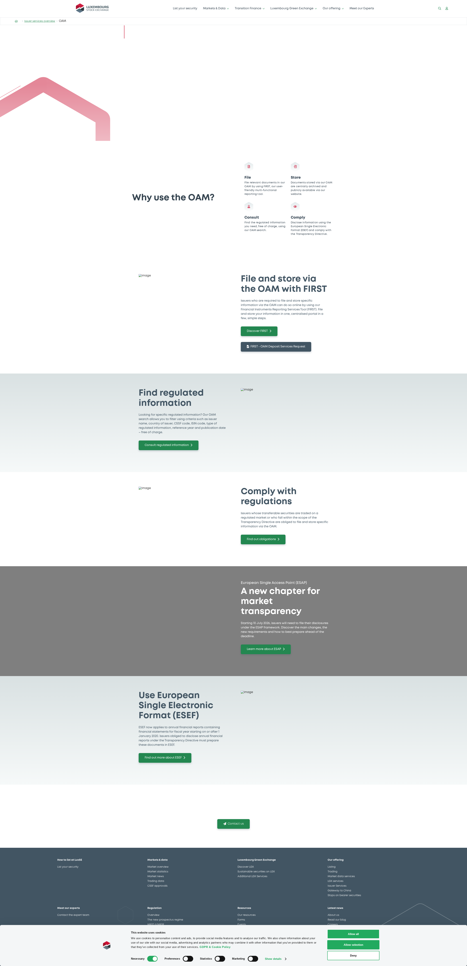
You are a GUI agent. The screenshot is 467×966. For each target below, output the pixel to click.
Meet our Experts (362, 8)
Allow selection (353, 944)
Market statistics (157, 872)
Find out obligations (261, 539)
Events (242, 924)
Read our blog (337, 920)
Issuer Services (337, 886)
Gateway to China (339, 891)
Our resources (247, 915)
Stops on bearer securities (344, 895)
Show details (273, 958)
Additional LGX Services (252, 876)
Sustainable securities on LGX (256, 872)
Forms (241, 920)
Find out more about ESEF (163, 757)
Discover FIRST (257, 331)
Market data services (341, 876)
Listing (331, 867)
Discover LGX (246, 867)
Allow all (353, 934)
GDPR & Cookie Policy (215, 946)
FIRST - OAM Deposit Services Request (277, 346)
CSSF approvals (157, 886)
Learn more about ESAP (264, 649)
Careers (333, 924)
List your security (185, 8)
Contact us (236, 823)
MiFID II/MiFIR (155, 924)
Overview (153, 915)
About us (333, 915)
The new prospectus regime (165, 920)
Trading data (155, 881)
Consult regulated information (167, 445)
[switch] (188, 959)
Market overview (158, 867)
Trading (332, 872)
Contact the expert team (73, 915)
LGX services (335, 881)
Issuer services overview (39, 21)
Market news (155, 876)
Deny (353, 955)
